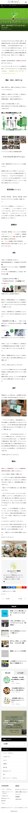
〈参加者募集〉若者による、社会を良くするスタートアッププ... (17, 700)
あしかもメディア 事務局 (11, 591)
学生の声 (5, 767)
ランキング (17, 794)
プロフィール (13, 572)
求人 (4, 774)
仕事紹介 (5, 763)
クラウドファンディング (9, 234)
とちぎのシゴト (6, 756)
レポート (10, 29)
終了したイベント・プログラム (10, 778)
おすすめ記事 (20, 672)
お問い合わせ (18, 799)
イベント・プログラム (15, 683)
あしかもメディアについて (21, 789)
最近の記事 (7, 672)
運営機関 (17, 796)
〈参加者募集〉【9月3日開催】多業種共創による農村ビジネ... (17, 679)
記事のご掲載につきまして (21, 791)
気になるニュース (7, 770)
